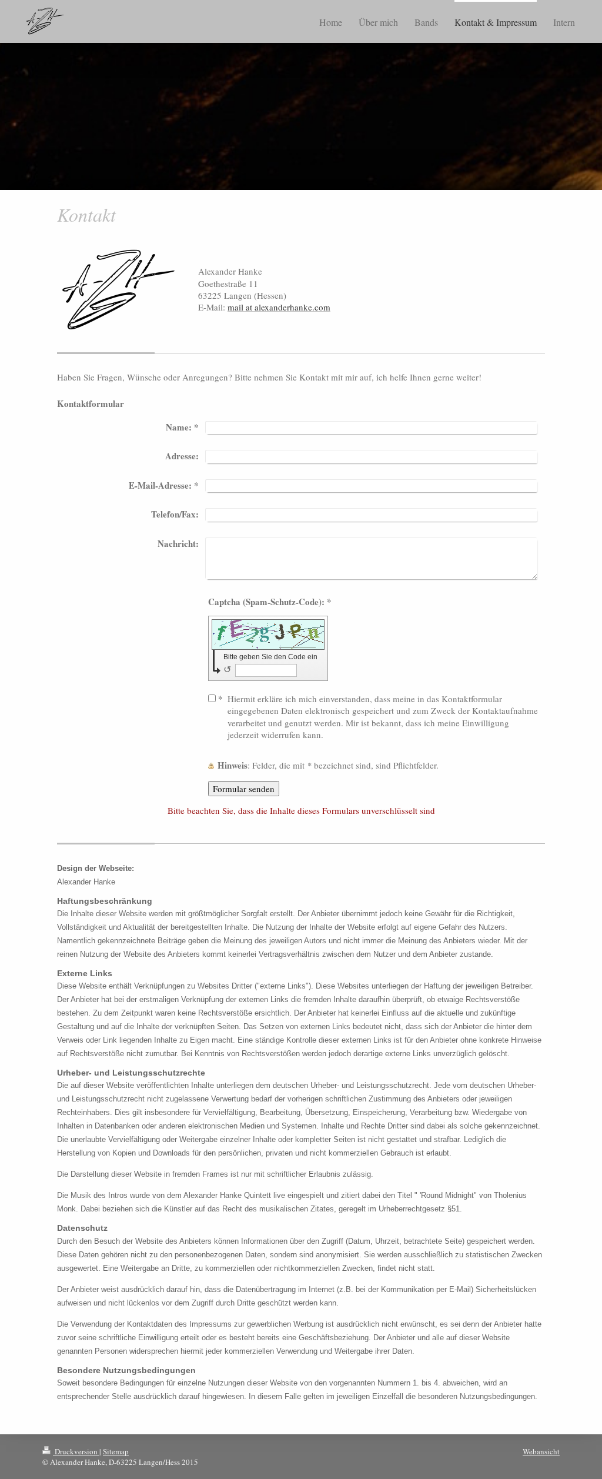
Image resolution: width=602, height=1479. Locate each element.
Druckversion (76, 1451)
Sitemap (116, 1451)
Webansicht (541, 1451)
